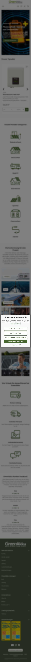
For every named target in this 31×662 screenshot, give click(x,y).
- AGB (19, 345)
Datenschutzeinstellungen (15, 341)
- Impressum (13, 345)
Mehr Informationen (15, 324)
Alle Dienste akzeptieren (16, 329)
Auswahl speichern (15, 333)
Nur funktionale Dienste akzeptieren (15, 337)
